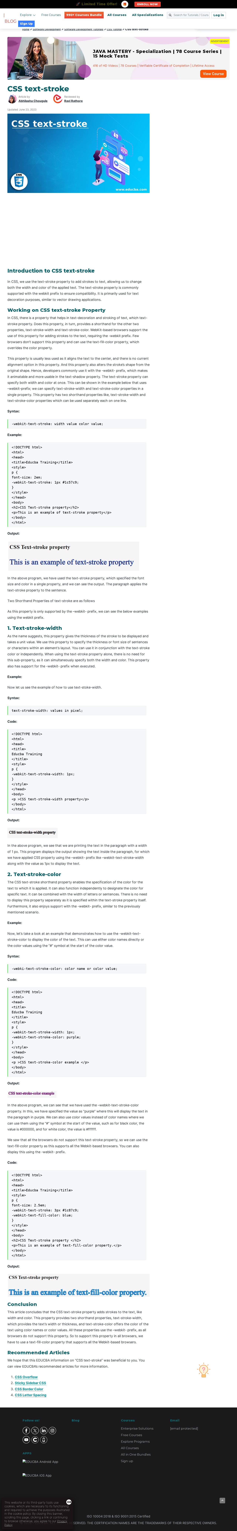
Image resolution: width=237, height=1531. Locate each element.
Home (25, 29)
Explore (26, 15)
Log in (218, 15)
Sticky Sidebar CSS (30, 1383)
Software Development (47, 29)
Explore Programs (135, 1441)
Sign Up (26, 23)
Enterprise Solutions (137, 1428)
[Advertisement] (194, 140)
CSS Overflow (26, 1377)
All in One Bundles (136, 1454)
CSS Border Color (29, 1389)
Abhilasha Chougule (33, 101)
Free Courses (51, 15)
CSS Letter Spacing (30, 1395)
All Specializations (147, 15)
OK (69, 1502)
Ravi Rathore (73, 101)
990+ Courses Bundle (84, 15)
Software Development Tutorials (83, 29)
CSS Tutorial (114, 29)
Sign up (127, 1461)
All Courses (116, 15)
